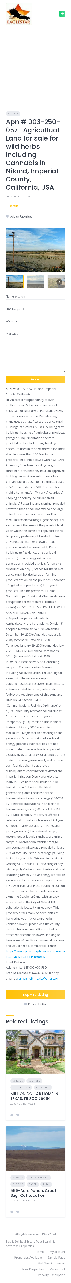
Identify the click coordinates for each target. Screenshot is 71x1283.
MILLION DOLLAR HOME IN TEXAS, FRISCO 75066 (34, 1096)
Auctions (34, 1080)
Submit (35, 379)
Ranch (33, 1184)
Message (12, 334)
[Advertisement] (35, 64)
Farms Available (39, 1177)
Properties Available (28, 1258)
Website (12, 321)
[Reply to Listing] (11, 1115)
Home (40, 1252)
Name (16, 296)
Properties (43, 1087)
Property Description (50, 1275)
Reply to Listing (35, 994)
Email (15, 309)
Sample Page (56, 1258)
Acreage (13, 113)
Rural (46, 1184)
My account (57, 1252)
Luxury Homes (21, 1087)
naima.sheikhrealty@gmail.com (38, 978)
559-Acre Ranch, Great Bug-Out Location (33, 1193)
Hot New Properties (51, 1263)
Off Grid (18, 1184)
